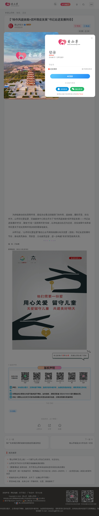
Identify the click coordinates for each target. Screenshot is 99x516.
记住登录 (53, 69)
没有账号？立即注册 (56, 57)
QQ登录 (64, 89)
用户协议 (80, 94)
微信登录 (78, 89)
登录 (71, 76)
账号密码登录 (87, 69)
